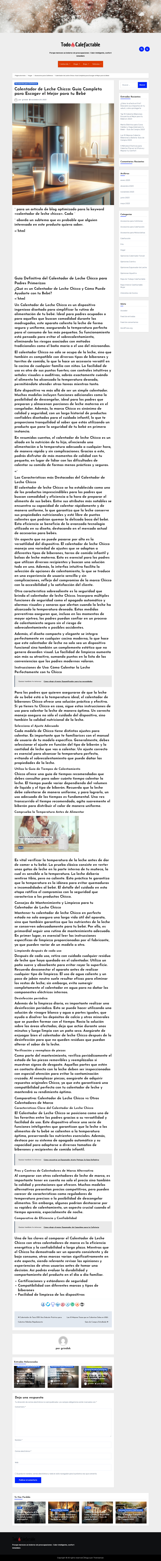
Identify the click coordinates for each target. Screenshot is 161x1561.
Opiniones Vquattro (128, 273)
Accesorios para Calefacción (132, 227)
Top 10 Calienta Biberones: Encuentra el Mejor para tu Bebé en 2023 (131, 116)
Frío (122, 244)
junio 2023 (125, 198)
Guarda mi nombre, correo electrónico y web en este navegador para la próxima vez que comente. (57, 1474)
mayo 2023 (125, 203)
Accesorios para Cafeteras (26, 84)
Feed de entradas (127, 316)
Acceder (123, 311)
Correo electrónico (23, 1451)
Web (16, 1462)
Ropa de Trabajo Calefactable (132, 279)
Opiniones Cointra (127, 262)
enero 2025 (125, 180)
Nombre (18, 1440)
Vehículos (96, 64)
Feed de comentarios (129, 322)
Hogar (76, 64)
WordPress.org (126, 328)
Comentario (20, 1407)
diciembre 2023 (127, 186)
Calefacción (64, 64)
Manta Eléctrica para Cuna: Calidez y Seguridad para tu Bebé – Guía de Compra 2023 (132, 127)
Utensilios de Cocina (129, 293)
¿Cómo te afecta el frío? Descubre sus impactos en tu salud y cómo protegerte (132, 105)
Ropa (85, 64)
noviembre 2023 (127, 192)
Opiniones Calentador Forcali (132, 256)
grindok (25, 100)
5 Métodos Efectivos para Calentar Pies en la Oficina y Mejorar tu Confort (132, 148)
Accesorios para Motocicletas (132, 233)
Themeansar (98, 1558)
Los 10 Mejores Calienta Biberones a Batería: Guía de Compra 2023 (132, 137)
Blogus (87, 1558)
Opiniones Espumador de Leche (133, 267)
